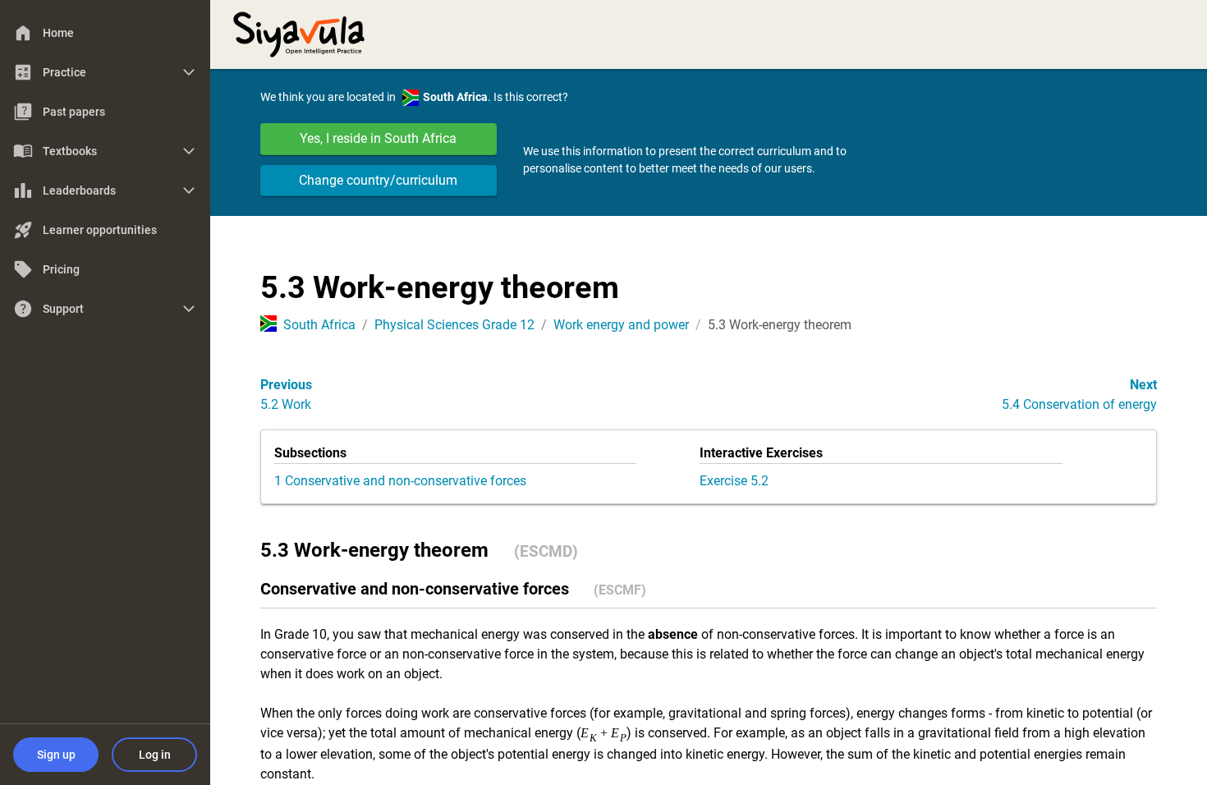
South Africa (319, 325)
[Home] (299, 33)
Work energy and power (621, 325)
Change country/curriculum (378, 180)
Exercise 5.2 (734, 481)
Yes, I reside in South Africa (378, 138)
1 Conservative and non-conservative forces (400, 481)
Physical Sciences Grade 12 (454, 325)
